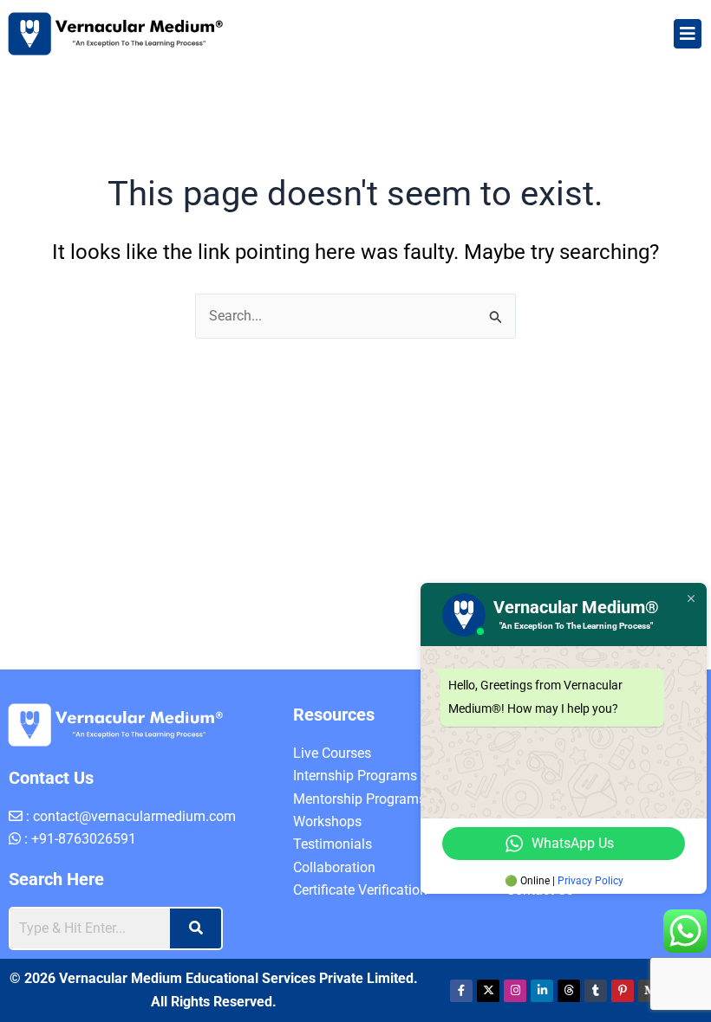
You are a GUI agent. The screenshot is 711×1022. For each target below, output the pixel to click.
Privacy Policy (590, 881)
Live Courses (332, 753)
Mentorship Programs (359, 799)
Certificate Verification (360, 890)
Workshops (327, 821)
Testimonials (332, 844)
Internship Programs (355, 775)
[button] (687, 33)
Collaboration (334, 867)
